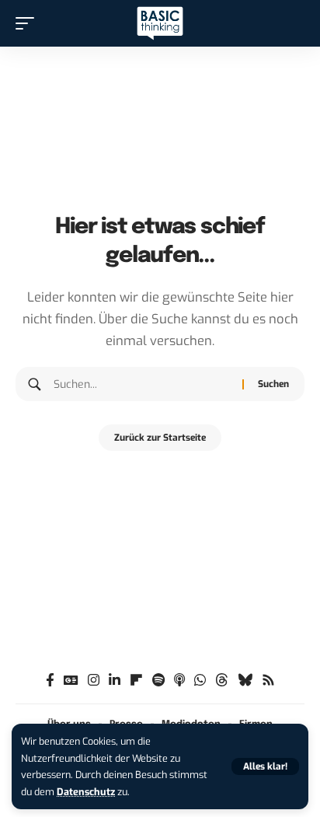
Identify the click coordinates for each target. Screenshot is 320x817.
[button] (265, 766)
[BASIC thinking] (160, 23)
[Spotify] (158, 680)
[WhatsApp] (200, 680)
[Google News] (71, 680)
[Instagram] (93, 680)
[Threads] (221, 680)
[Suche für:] (142, 384)
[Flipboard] (136, 680)
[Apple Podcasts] (179, 680)
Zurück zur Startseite (160, 437)
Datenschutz (86, 791)
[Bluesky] (245, 680)
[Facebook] (50, 680)
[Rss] (268, 680)
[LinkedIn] (114, 680)
